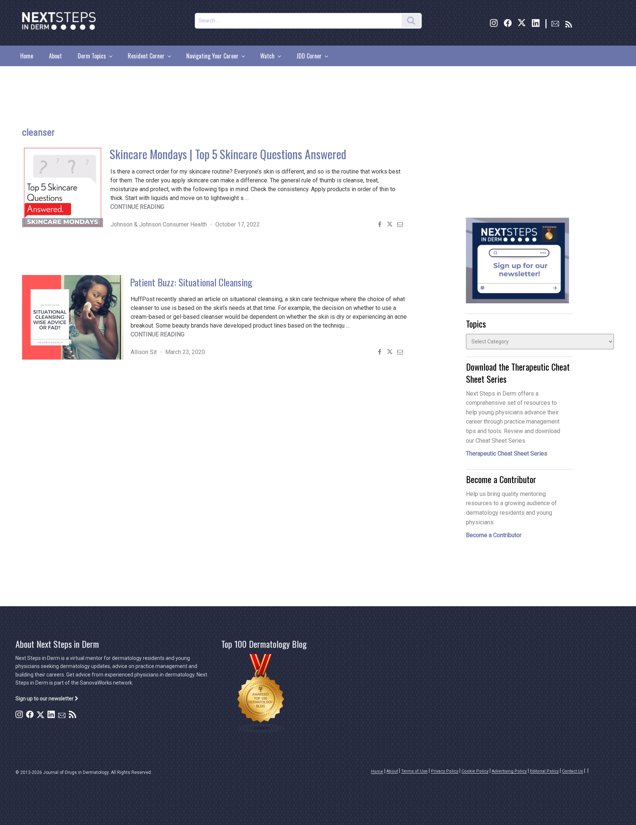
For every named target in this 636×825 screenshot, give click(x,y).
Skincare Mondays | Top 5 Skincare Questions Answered (228, 153)
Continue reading (137, 206)
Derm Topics (92, 55)
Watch (267, 55)
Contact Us (572, 771)
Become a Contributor (494, 535)
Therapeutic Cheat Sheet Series (506, 453)
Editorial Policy (544, 771)
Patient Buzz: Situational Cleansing (191, 282)
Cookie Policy (475, 771)
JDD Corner (309, 55)
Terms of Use (414, 771)
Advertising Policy (509, 771)
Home (26, 55)
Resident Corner (146, 55)
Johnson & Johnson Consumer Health (158, 224)
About (55, 55)
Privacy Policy (444, 771)
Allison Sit (144, 352)
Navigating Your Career (212, 55)
